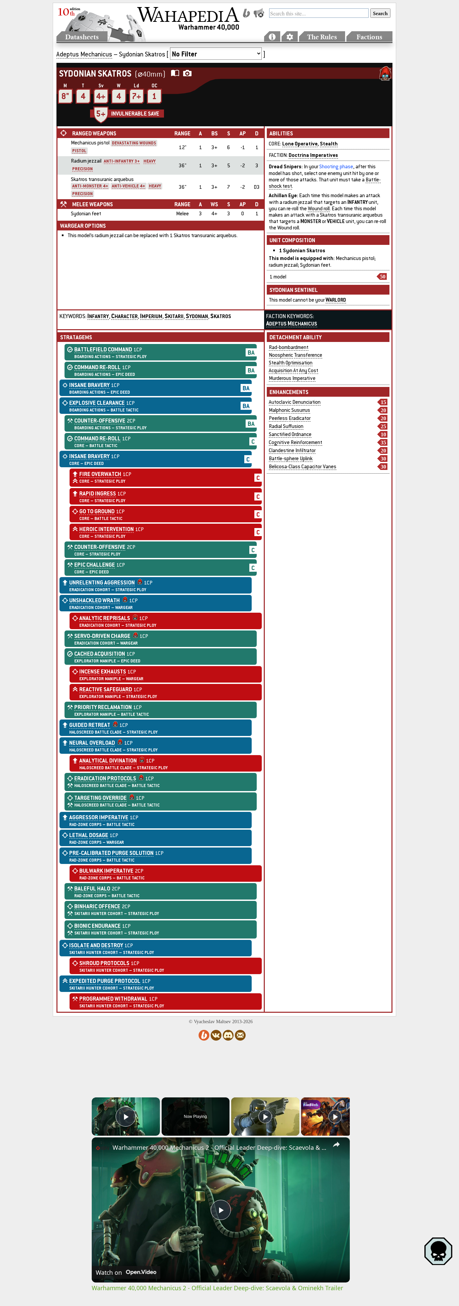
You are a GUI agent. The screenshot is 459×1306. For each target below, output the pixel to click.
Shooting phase (336, 166)
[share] (336, 1144)
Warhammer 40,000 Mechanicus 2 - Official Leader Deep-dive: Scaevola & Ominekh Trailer (220, 1147)
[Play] (265, 1116)
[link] (102, 1148)
